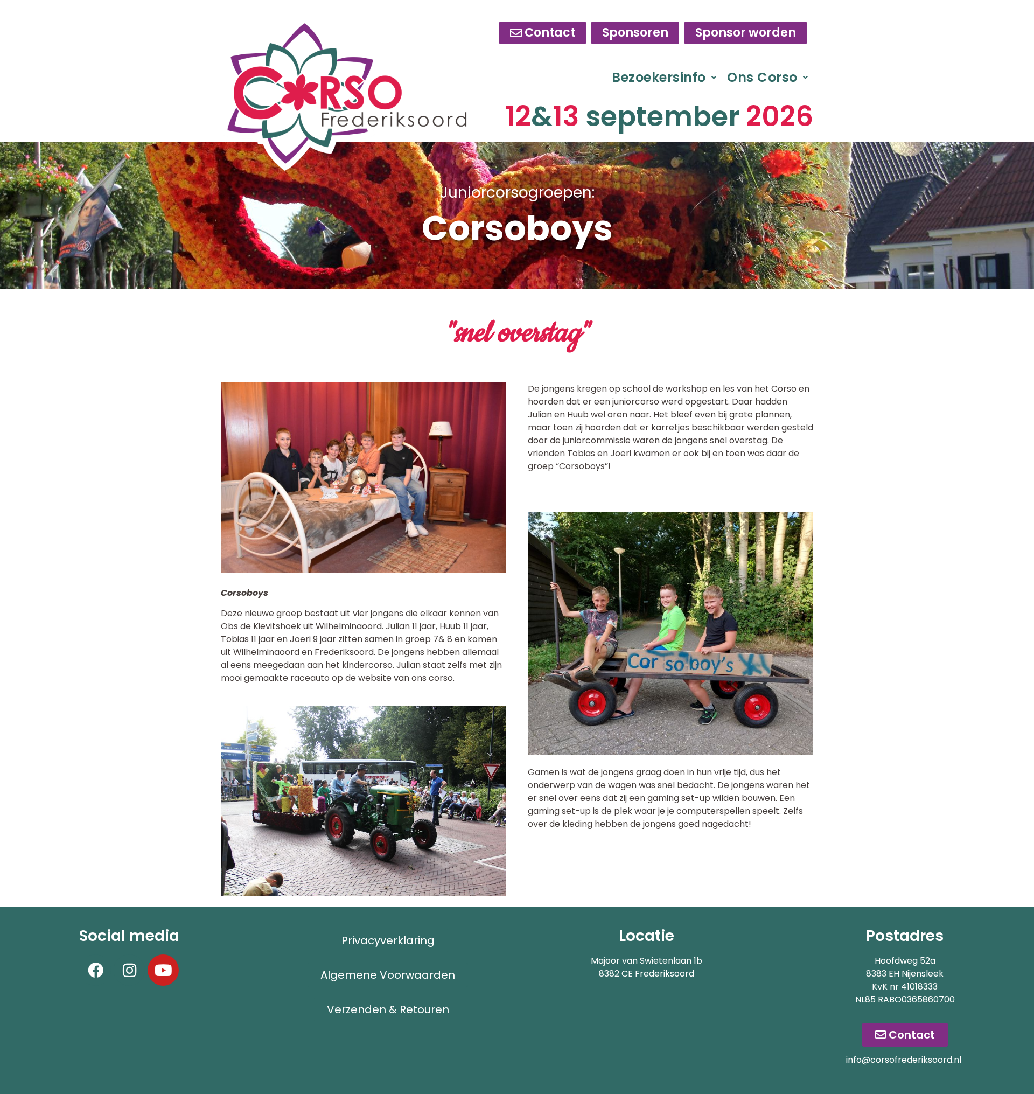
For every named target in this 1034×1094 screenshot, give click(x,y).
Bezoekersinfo (659, 77)
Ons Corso (762, 77)
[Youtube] (163, 970)
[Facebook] (95, 970)
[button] (664, 77)
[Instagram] (129, 970)
